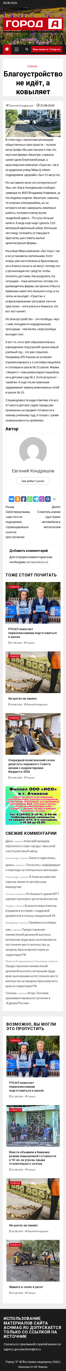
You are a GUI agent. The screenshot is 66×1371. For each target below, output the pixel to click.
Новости (15, 1110)
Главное (32, 66)
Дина (9, 841)
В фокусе (15, 1244)
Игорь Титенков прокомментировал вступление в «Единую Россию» (28, 998)
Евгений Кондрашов (21, 105)
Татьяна (11, 993)
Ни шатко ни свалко (22, 698)
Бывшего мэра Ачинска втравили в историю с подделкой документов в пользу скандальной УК (31, 910)
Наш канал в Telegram (46, 49)
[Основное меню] (16, 49)
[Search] (27, 49)
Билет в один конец (42, 858)
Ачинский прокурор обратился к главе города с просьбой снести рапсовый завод (30, 846)
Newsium (24, 1366)
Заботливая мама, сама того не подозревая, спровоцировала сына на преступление (18, 522)
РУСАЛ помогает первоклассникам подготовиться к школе (32, 633)
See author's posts (33, 481)
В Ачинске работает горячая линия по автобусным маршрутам (31, 881)
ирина (10, 865)
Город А (31, 642)
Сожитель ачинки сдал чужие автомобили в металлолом (48, 517)
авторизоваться (37, 562)
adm (8, 929)
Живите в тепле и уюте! (26, 1287)
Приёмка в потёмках (42, 922)
